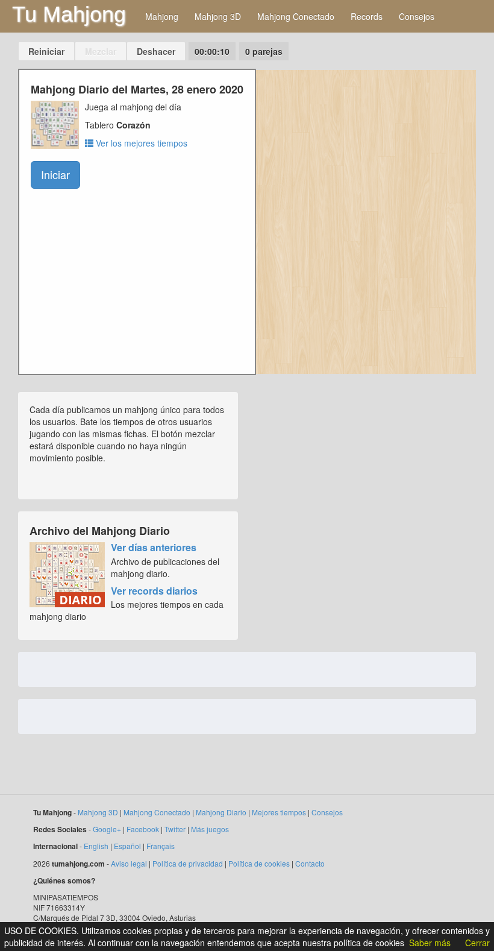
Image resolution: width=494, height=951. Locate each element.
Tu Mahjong (69, 14)
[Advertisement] (366, 530)
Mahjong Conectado (295, 16)
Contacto (310, 863)
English (96, 846)
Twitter (175, 829)
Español (127, 846)
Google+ (107, 829)
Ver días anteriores (153, 547)
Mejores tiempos (279, 812)
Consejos (416, 16)
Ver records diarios (154, 591)
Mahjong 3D (218, 16)
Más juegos (210, 829)
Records (367, 16)
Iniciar (55, 174)
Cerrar (477, 943)
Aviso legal (129, 863)
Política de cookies (259, 863)
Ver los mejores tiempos (140, 143)
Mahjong (161, 16)
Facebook (143, 829)
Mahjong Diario (221, 812)
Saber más (430, 943)
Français (160, 846)
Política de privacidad (187, 863)
